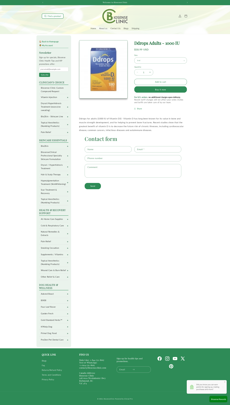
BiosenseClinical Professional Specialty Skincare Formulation (51, 155)
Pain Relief (46, 132)
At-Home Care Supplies (52, 219)
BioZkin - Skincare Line (52, 116)
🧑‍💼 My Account (46, 45)
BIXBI (43, 300)
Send (92, 186)
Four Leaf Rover (48, 307)
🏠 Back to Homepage (49, 41)
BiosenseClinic (109, 399)
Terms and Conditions (51, 375)
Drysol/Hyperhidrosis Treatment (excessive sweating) (51, 106)
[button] (52, 16)
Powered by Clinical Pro (124, 399)
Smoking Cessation (50, 248)
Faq (43, 365)
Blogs (44, 361)
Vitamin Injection (49, 97)
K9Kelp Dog (46, 327)
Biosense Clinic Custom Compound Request (52, 89)
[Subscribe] (133, 369)
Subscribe (44, 75)
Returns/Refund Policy (52, 370)
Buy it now (160, 89)
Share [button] (139, 109)
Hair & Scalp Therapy (51, 174)
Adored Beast (47, 294)
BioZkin (44, 146)
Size (136, 55)
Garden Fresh (47, 313)
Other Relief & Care (50, 277)
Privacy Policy (48, 379)
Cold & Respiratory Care (52, 225)
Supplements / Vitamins (52, 254)
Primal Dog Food (49, 333)
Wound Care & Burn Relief (53, 270)
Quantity (137, 67)
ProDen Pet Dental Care (52, 340)
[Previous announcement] (43, 2)
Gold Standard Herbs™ (51, 320)
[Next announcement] (187, 2)
